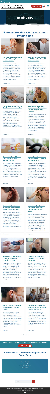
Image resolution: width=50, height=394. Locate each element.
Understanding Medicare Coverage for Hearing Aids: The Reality (36, 258)
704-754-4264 (6, 2)
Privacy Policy (35, 388)
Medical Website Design (22, 390)
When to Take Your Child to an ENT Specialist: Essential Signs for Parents (37, 59)
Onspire (31, 390)
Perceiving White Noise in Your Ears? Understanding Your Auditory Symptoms (11, 207)
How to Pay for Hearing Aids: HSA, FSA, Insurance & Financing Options (12, 258)
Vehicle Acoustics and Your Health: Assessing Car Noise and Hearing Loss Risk (37, 158)
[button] (48, 6)
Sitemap (41, 388)
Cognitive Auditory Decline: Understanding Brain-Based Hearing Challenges (37, 307)
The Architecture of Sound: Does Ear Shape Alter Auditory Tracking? (12, 158)
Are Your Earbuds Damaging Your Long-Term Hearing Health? (12, 307)
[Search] (33, 381)
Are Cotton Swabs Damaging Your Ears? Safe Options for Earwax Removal (12, 59)
